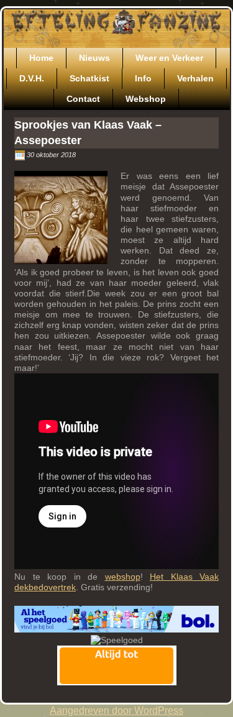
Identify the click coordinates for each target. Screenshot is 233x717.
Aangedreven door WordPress (116, 710)
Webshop (146, 99)
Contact (83, 99)
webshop (122, 577)
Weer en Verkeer (169, 58)
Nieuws (94, 58)
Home (41, 58)
